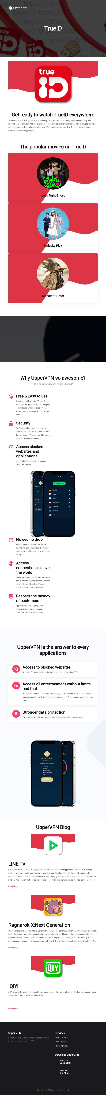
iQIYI (13, 986)
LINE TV (16, 864)
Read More (13, 886)
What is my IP (61, 1041)
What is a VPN (61, 1037)
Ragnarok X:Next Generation (39, 925)
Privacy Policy (61, 1046)
